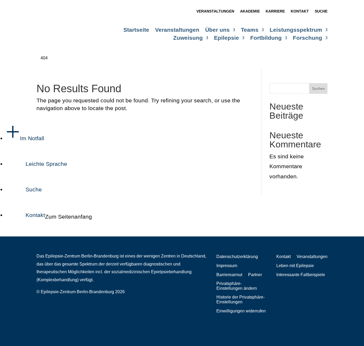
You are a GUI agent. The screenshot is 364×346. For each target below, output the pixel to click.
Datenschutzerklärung (237, 256)
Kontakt (300, 11)
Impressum (226, 265)
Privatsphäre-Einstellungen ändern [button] (236, 286)
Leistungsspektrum (296, 30)
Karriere (275, 11)
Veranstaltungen (215, 11)
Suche (321, 11)
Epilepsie (226, 38)
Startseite (136, 30)
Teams (249, 30)
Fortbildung (266, 38)
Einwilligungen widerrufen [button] (241, 311)
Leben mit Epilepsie (295, 265)
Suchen (318, 88)
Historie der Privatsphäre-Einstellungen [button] (240, 299)
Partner (255, 274)
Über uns (217, 30)
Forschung (307, 38)
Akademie (250, 11)
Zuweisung (188, 38)
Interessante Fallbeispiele (300, 274)
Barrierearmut (229, 274)
